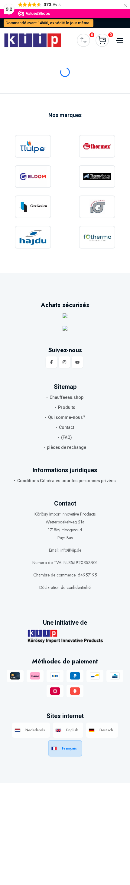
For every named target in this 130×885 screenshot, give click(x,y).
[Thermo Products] (97, 176)
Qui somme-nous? (66, 417)
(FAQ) (66, 437)
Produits (66, 407)
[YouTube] (77, 362)
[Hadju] (33, 237)
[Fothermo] (97, 237)
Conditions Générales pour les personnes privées (66, 480)
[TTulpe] (33, 146)
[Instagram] (64, 362)
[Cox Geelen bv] (33, 206)
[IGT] (97, 206)
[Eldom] (33, 176)
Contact (66, 427)
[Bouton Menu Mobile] (118, 40)
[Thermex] (97, 146)
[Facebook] (51, 362)
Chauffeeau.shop (66, 397)
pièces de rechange (66, 447)
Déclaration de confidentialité (65, 587)
